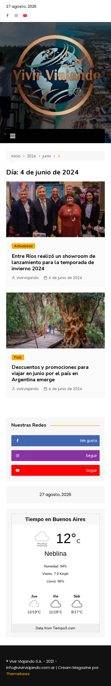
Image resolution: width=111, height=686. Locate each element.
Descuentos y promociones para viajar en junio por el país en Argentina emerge (50, 373)
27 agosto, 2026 (21, 6)
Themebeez (18, 673)
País (17, 357)
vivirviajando (28, 277)
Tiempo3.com (64, 628)
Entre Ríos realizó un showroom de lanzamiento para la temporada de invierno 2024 (53, 262)
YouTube (25, 15)
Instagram (16, 15)
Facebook (7, 15)
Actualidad (23, 246)
